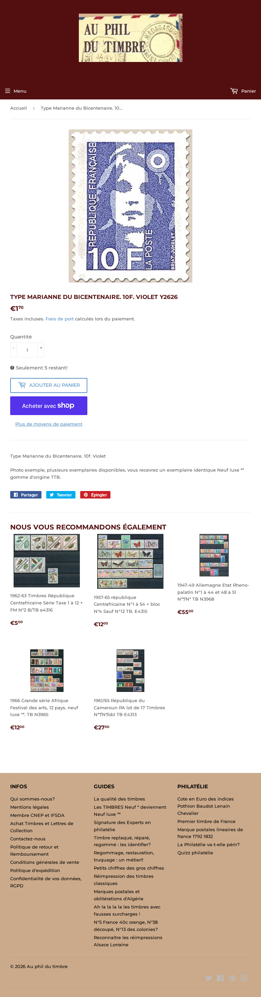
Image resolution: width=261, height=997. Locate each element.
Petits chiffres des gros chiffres (129, 868)
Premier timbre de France (206, 821)
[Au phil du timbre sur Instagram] (244, 979)
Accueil (18, 108)
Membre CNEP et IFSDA (37, 815)
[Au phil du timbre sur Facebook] (220, 979)
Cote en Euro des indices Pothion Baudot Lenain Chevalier (205, 806)
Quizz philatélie (195, 852)
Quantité (21, 337)
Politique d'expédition (35, 870)
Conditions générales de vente (44, 862)
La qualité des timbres (119, 799)
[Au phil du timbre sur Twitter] (208, 979)
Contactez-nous (28, 838)
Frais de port (60, 318)
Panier (248, 91)
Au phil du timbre (47, 966)
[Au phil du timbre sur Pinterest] (232, 979)
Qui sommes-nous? (32, 799)
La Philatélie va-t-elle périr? (208, 844)
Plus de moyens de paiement (48, 424)
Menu (20, 91)
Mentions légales (29, 807)
